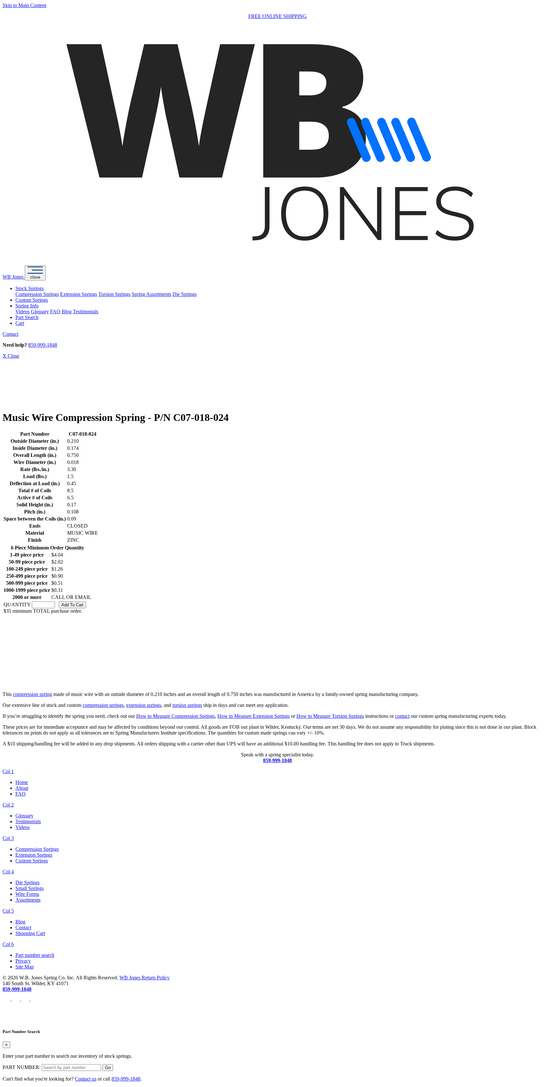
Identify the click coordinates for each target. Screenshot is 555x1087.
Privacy (23, 961)
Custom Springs (31, 300)
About (21, 788)
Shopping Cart (30, 933)
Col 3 (8, 838)
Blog (67, 311)
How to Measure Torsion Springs (330, 716)
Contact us (85, 1079)
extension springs (143, 705)
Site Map (24, 966)
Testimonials (85, 311)
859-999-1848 (42, 345)
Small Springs (29, 888)
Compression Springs (37, 294)
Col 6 (8, 944)
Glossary (40, 311)
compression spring (32, 694)
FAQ (55, 311)
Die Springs (184, 294)
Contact (10, 334)
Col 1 (8, 771)
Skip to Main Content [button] (24, 5)
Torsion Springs (114, 294)
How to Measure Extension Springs (253, 716)
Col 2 (8, 804)
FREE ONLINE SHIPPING (277, 16)
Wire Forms (27, 894)
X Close (11, 356)
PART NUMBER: (21, 1067)
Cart (19, 323)
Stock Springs (29, 288)
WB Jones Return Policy (144, 977)
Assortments (27, 900)
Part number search (34, 955)
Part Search (27, 317)
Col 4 (8, 871)
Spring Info (27, 305)
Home (21, 782)
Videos (22, 311)
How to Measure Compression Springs (175, 716)
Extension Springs (78, 294)
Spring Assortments (151, 294)
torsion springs (187, 705)
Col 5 (8, 910)
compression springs (103, 705)
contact (402, 716)
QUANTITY (17, 604)
